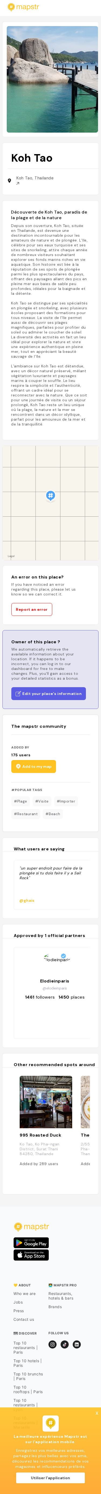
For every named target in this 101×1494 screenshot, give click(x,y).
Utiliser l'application (50, 1477)
